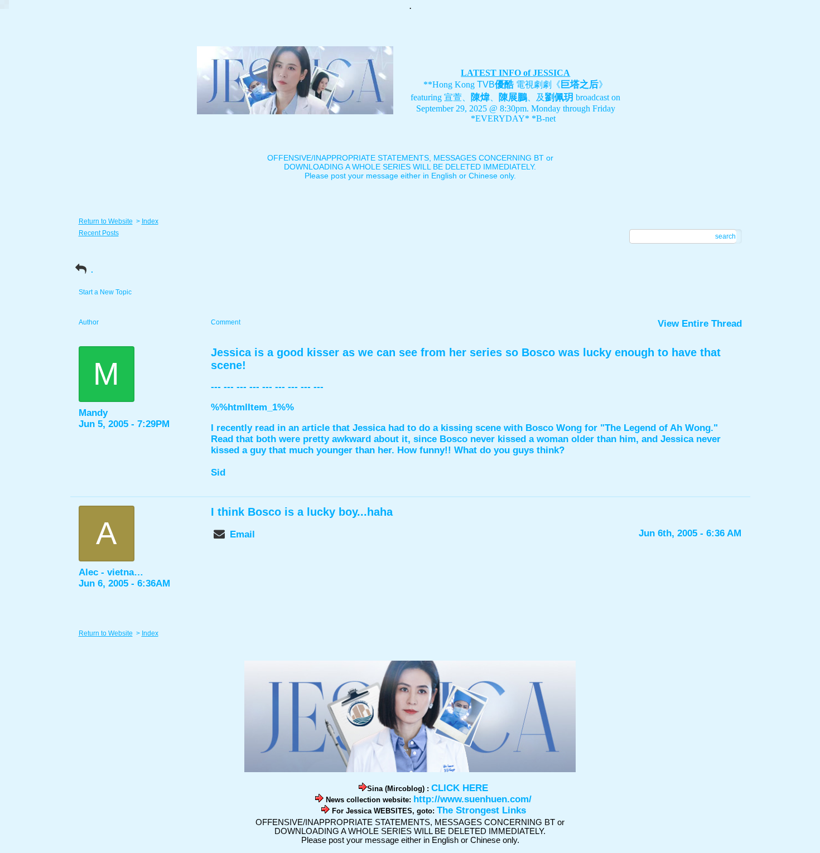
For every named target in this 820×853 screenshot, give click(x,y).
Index (150, 221)
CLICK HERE (459, 788)
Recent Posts (99, 233)
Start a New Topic (105, 292)
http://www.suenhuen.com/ (472, 799)
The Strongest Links (481, 810)
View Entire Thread (700, 323)
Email (242, 534)
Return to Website (106, 221)
